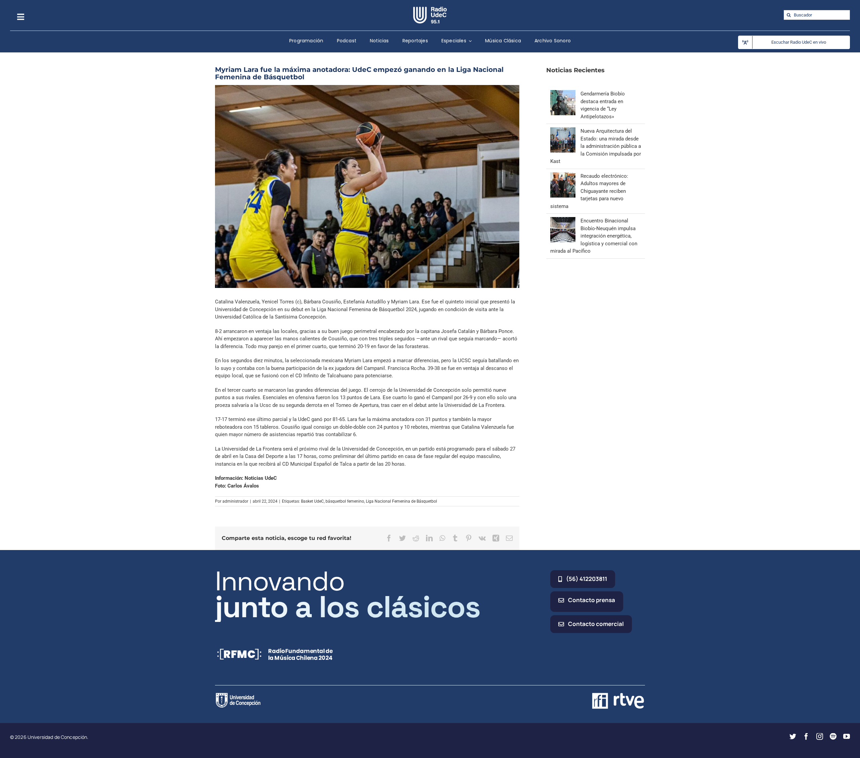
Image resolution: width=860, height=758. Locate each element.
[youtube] (846, 736)
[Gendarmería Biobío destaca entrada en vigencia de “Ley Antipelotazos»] (562, 94)
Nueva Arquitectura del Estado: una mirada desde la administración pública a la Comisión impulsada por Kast (595, 146)
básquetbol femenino (345, 501)
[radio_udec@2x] (430, 9)
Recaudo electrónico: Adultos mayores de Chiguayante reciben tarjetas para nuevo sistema (589, 191)
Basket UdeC (312, 501)
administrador (235, 501)
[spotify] (833, 736)
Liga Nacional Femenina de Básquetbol (401, 501)
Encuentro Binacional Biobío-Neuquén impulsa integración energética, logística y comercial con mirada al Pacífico (593, 236)
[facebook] (806, 736)
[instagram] (819, 736)
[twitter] (792, 736)
